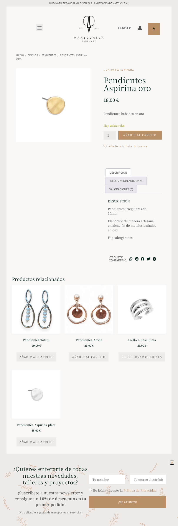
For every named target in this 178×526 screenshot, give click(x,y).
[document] (89, 263)
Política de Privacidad (140, 490)
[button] (172, 462)
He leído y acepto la (125, 490)
